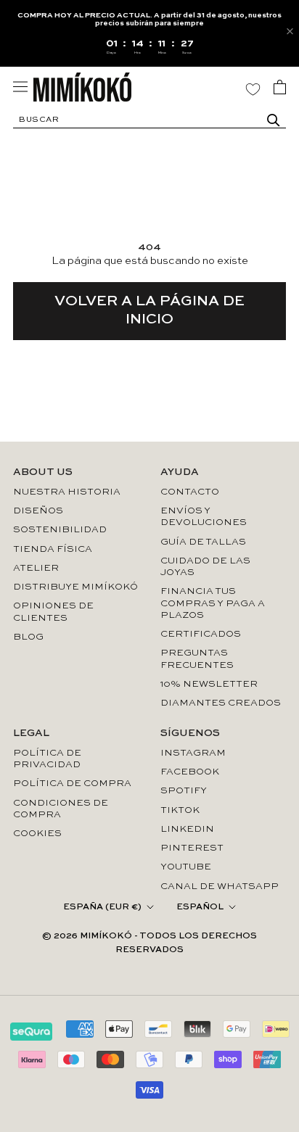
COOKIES (37, 833)
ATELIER (36, 568)
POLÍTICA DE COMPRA (72, 783)
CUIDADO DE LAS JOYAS (205, 566)
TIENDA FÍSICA (52, 549)
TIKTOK (180, 810)
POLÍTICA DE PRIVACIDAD (47, 758)
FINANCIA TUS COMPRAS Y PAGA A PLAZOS (212, 603)
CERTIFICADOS (200, 634)
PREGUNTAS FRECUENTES (197, 658)
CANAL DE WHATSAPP (219, 886)
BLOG (28, 637)
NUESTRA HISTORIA (66, 492)
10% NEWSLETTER (209, 684)
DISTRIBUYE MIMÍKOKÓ (75, 587)
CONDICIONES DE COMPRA (60, 808)
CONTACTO (189, 492)
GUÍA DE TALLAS (203, 542)
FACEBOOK (189, 772)
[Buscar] (273, 120)
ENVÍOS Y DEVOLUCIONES (203, 516)
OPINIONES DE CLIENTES (53, 611)
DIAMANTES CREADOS (220, 703)
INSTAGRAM (193, 753)
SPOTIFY (183, 791)
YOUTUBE (185, 867)
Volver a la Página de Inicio (149, 310)
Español (200, 907)
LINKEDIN (187, 829)
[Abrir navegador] (20, 87)
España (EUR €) (102, 907)
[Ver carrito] (280, 87)
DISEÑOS (38, 511)
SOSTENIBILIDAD (60, 529)
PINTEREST (192, 848)
